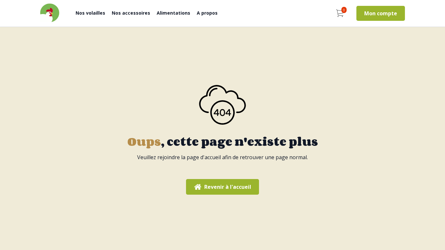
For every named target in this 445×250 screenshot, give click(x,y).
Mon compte (380, 13)
